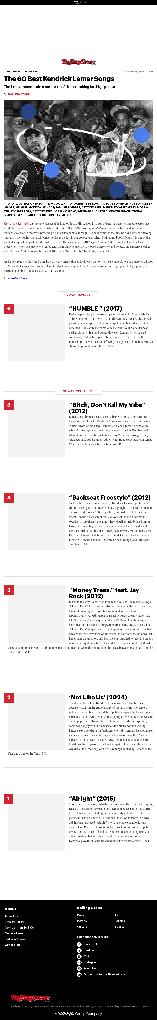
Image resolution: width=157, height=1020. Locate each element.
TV (116, 915)
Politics (119, 921)
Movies (82, 921)
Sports (119, 926)
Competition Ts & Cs (19, 927)
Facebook (91, 944)
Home (7, 72)
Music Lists (30, 72)
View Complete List (78, 391)
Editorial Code (15, 939)
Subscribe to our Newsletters (104, 974)
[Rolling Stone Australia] (78, 63)
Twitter (89, 950)
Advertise (11, 916)
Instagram (91, 962)
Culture (82, 926)
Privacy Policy (14, 922)
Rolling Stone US (21, 278)
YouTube (90, 968)
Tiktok (88, 956)
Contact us (12, 944)
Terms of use (14, 933)
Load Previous (78, 294)
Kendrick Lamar (15, 223)
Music (17, 72)
